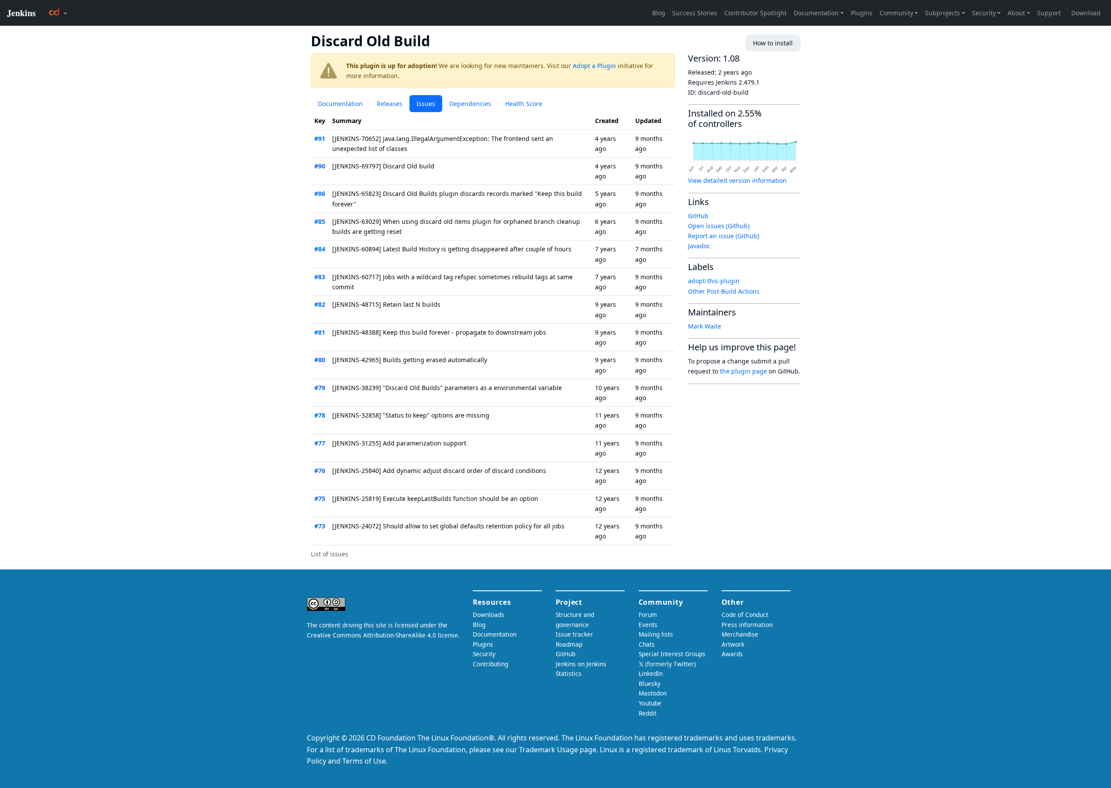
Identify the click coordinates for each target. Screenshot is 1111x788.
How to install (773, 43)
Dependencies (470, 103)
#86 (319, 193)
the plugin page (743, 371)
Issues (425, 103)
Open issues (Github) (719, 226)
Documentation (340, 103)
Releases (389, 103)
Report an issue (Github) (723, 236)
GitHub (698, 216)
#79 (319, 388)
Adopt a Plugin (594, 66)
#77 (319, 443)
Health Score (523, 103)
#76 (319, 470)
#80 (319, 360)
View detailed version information (737, 180)
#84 (319, 249)
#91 (319, 138)
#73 (319, 526)
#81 (319, 332)
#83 (319, 277)
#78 (319, 415)
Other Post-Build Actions (724, 291)
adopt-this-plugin (714, 281)
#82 (319, 304)
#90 (319, 166)
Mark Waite (704, 326)
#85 (319, 221)
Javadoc (699, 246)
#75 (319, 498)
